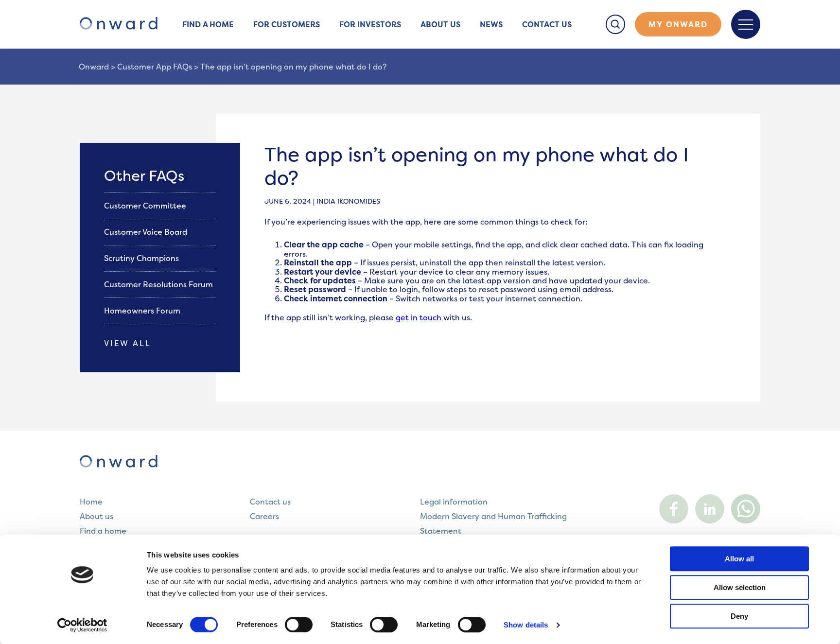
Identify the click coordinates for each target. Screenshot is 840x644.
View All (127, 343)
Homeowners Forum (143, 310)
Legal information (454, 501)
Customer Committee (146, 205)
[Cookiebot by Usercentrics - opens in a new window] (82, 625)
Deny (739, 616)
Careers (264, 516)
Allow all (739, 559)
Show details (526, 625)
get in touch (418, 317)
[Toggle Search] (615, 24)
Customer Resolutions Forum (159, 284)
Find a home (208, 24)
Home (91, 501)
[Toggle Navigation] (745, 24)
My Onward (678, 24)
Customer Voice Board (146, 231)
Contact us (547, 24)
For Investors (370, 24)
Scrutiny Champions (142, 258)
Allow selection (740, 587)
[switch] (299, 624)
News (491, 24)
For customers (286, 24)
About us (440, 24)
